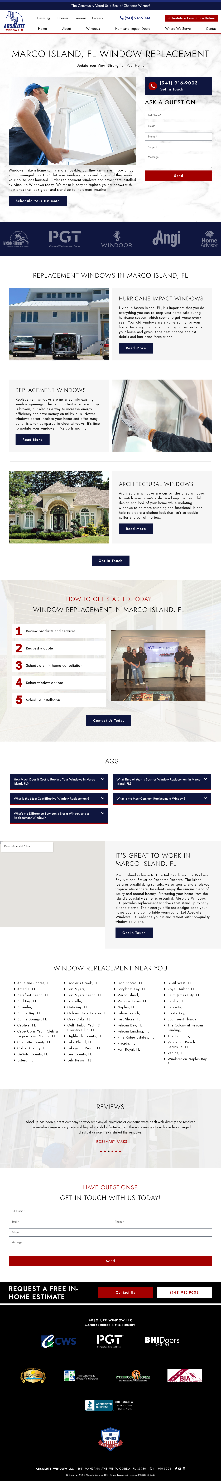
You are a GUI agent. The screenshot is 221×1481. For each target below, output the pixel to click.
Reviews (80, 18)
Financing (43, 18)
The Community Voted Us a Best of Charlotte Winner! (110, 5)
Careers (97, 18)
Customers (63, 18)
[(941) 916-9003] (152, 86)
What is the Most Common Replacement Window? (151, 798)
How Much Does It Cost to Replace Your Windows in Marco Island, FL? (54, 781)
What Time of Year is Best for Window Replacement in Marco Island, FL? (158, 781)
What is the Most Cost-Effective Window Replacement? (51, 798)
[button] (59, 782)
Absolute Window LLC (14, 21)
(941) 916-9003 (137, 18)
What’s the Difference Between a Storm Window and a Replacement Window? (51, 815)
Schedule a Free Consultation (192, 18)
